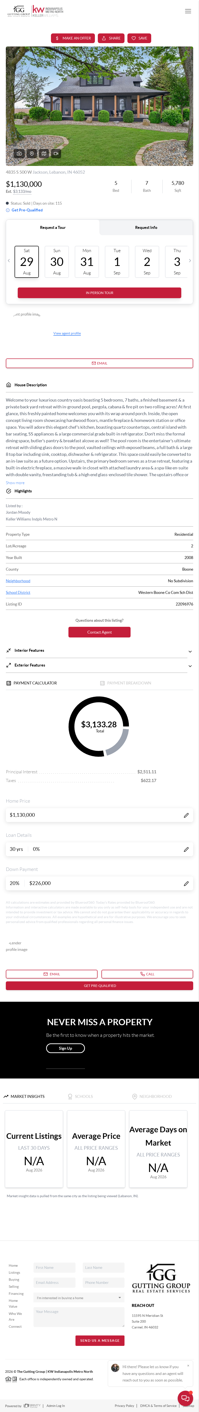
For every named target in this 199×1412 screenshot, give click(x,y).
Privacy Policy (124, 1406)
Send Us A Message (100, 1340)
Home (13, 1265)
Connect (15, 1326)
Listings (14, 1272)
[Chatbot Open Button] (185, 1398)
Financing (16, 1294)
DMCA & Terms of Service (158, 1406)
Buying (14, 1279)
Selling (14, 1286)
